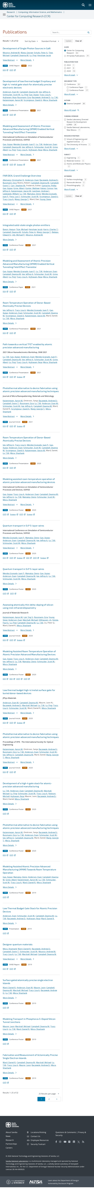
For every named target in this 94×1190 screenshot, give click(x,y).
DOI (4, 70)
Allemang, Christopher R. (13, 180)
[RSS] (84, 1142)
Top (87, 1187)
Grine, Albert (18, 188)
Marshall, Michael (30, 620)
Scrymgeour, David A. (33, 100)
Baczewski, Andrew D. (41, 97)
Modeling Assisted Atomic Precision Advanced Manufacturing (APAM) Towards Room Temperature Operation (29, 869)
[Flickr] (70, 1142)
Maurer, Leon (39, 987)
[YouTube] (65, 1142)
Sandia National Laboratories (17, 1161)
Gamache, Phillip (49, 185)
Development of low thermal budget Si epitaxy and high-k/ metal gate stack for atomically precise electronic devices (29, 84)
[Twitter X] (79, 1142)
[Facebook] (56, 1142)
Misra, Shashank (50, 100)
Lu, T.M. (54, 97)
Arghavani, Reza (9, 97)
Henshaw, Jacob (44, 55)
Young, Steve (45, 199)
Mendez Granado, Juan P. (24, 144)
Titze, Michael (22, 229)
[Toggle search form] (83, 4)
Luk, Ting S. (28, 617)
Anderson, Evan (50, 144)
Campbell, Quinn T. (11, 403)
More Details (26, 60)
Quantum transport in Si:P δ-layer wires (23, 525)
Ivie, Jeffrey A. (44, 92)
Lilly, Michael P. (18, 235)
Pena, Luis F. (15, 196)
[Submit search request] (88, 32)
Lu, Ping (33, 55)
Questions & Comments (65, 1132)
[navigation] (31, 41)
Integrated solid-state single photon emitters (26, 225)
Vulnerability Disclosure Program (60, 1183)
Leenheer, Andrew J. (40, 191)
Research (11, 12)
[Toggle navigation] (4, 14)
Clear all (79, 41)
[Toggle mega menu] (90, 4)
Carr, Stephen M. (18, 185)
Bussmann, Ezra (24, 97)
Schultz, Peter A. (41, 52)
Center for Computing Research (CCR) (28, 16)
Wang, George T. (22, 199)
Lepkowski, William (11, 194)
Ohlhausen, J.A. (45, 620)
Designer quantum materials (17, 944)
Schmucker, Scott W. (11, 94)
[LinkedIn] (74, 1142)
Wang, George (27, 52)
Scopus (19, 164)
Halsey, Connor (46, 188)
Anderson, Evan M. (11, 92)
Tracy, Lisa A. (45, 94)
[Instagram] (61, 1142)
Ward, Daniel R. (29, 882)
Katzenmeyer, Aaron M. (13, 100)
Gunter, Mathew (32, 188)
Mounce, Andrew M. (11, 52)
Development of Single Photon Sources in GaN (26, 48)
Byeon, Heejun (9, 229)
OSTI (11, 70)
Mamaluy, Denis (34, 194)
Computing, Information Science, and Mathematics (40, 12)
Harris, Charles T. (50, 229)
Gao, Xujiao (34, 94)
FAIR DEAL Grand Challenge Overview (22, 175)
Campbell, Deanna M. (19, 55)
